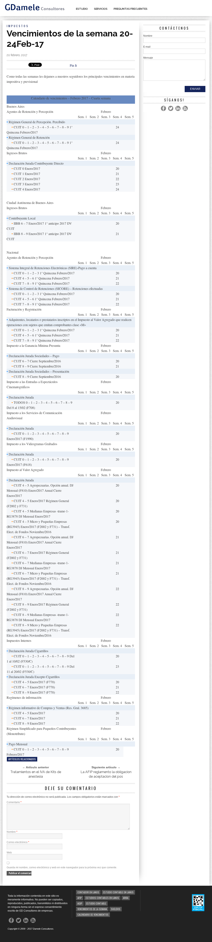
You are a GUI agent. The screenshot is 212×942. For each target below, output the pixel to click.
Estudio (82, 8)
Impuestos (18, 26)
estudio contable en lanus (118, 892)
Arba (125, 898)
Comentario (14, 802)
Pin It (73, 65)
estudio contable (96, 903)
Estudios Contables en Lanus (102, 898)
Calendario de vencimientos (92, 914)
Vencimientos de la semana (92, 909)
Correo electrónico (18, 842)
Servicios (100, 8)
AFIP (79, 898)
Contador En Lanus (88, 892)
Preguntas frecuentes (130, 8)
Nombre (12, 831)
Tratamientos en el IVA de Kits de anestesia (35, 774)
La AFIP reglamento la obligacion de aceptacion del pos (106, 774)
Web (9, 852)
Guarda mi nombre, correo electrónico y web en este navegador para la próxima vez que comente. (62, 867)
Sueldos (115, 909)
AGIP (79, 903)
